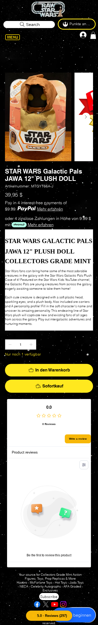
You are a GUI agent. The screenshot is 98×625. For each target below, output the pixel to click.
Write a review (78, 438)
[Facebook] (37, 604)
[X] (46, 604)
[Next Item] (86, 117)
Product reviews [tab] (25, 452)
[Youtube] (54, 604)
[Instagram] (63, 604)
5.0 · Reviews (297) (52, 616)
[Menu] (18, 37)
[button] (93, 35)
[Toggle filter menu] (83, 464)
